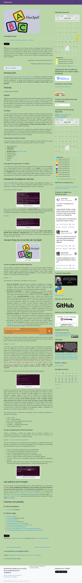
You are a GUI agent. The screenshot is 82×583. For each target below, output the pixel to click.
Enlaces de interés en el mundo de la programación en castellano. (13, 576)
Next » (77, 18)
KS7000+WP (8, 2)
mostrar (18, 68)
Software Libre (20, 538)
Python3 (46, 538)
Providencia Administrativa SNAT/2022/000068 (63, 115)
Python (42, 538)
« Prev (57, 18)
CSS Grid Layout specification (13, 547)
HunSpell (10, 509)
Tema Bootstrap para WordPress (21, 581)
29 (66, 382)
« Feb (56, 388)
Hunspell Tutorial (12, 521)
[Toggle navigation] (76, 2)
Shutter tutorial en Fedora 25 (42, 547)
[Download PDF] (5, 46)
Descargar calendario (60, 117)
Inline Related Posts (48, 334)
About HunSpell (12, 516)
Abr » (59, 388)
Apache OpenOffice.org (30, 100)
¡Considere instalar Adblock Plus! (63, 86)
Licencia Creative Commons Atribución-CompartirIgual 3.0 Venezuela (64, 335)
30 (69, 382)
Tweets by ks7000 (59, 365)
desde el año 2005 (21, 151)
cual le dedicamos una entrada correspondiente (28, 492)
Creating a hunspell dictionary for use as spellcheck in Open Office (25, 530)
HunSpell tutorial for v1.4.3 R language (18, 523)
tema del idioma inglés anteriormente (22, 76)
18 (75, 379)
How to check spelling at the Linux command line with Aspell (24, 528)
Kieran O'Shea (73, 66)
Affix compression (12, 520)
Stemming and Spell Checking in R (16, 527)
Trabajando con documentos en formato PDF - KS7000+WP (25, 555)
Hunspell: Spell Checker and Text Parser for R (19, 525)
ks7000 (31, 40)
